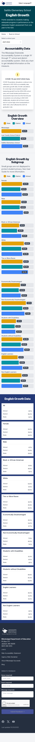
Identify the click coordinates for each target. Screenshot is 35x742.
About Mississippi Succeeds (10, 661)
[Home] (6, 3)
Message (7, 690)
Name (6, 675)
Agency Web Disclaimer (9, 657)
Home (3, 34)
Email (6, 682)
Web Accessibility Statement (11, 653)
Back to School (14, 34)
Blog (3, 664)
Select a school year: (8, 38)
